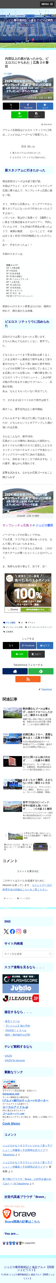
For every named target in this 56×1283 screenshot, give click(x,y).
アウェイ (31, 623)
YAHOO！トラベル (15, 1030)
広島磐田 (9, 632)
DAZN (8, 1056)
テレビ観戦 (10, 623)
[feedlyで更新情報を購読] (41, 671)
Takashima (8, 1154)
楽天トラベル (12, 1021)
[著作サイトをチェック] (15, 671)
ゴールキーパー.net (13, 1113)
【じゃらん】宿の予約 (17, 1025)
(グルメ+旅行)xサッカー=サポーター (25, 1100)
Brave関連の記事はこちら (22, 1221)
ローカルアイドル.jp (15, 1107)
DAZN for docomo (15, 1060)
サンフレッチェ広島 (14, 627)
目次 (23, 146)
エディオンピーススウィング (40, 627)
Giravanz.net (10, 1093)
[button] (36, 114)
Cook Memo (11, 1123)
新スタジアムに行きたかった (26, 153)
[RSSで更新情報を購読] (28, 679)
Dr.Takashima (21, 1183)
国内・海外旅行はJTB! (17, 1034)
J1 (22, 623)
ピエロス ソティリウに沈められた (29, 157)
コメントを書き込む (28, 871)
